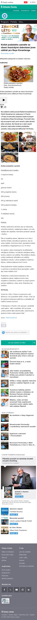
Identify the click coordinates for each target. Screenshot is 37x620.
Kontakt (22, 563)
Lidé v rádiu (23, 557)
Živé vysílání (6, 570)
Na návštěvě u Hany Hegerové (22, 415)
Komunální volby (7, 555)
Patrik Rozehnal (11, 318)
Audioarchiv (25, 10)
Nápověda (22, 555)
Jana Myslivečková (14, 85)
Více (21, 22)
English (32, 615)
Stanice (4, 557)
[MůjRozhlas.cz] (4, 63)
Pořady (14, 22)
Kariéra (21, 560)
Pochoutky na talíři (7, 53)
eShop (4, 560)
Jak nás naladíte (25, 552)
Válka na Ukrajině (8, 552)
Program (16, 10)
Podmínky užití (23, 615)
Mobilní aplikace (7, 578)
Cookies (4, 615)
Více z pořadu (8, 413)
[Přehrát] (3, 100)
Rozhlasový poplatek (26, 566)
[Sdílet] (5, 107)
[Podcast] (1, 107)
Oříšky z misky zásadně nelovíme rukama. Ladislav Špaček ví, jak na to (23, 383)
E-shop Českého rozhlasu (13, 455)
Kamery (33, 10)
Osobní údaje (13, 615)
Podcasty (5, 576)
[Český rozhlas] (7, 2)
